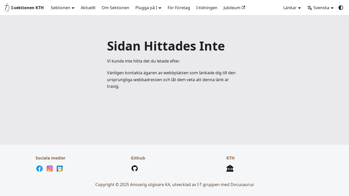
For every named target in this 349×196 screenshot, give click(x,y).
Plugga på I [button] (146, 7)
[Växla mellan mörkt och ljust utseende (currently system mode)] (341, 8)
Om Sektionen (115, 7)
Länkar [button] (290, 7)
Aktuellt (88, 7)
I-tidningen (206, 7)
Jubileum (232, 7)
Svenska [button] (321, 7)
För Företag (179, 7)
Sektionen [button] (60, 7)
